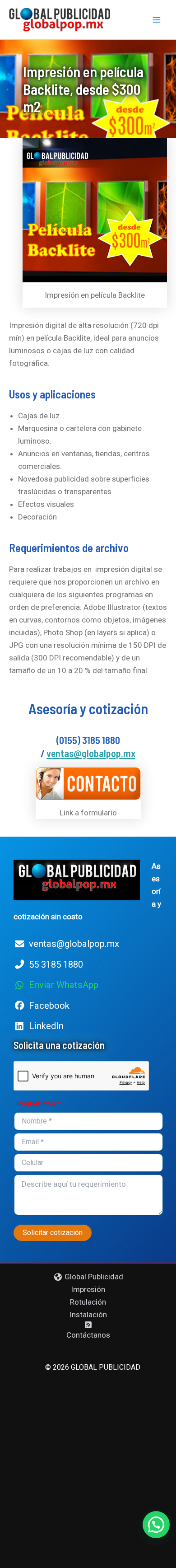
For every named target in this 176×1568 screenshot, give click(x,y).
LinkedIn (46, 1025)
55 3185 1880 (56, 964)
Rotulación (88, 1301)
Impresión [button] (88, 1289)
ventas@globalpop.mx (90, 753)
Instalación (88, 1314)
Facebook (49, 1005)
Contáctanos (88, 1334)
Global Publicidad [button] (93, 1276)
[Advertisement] (88, 1466)
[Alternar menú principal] (157, 19)
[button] (156, 1524)
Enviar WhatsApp (63, 984)
